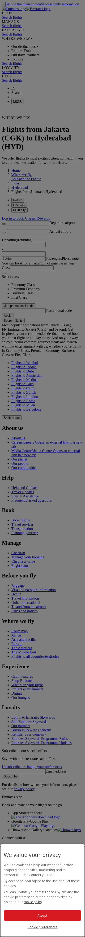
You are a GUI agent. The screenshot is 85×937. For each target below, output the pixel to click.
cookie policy (33, 902)
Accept (43, 915)
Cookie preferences (42, 927)
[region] (42, 890)
